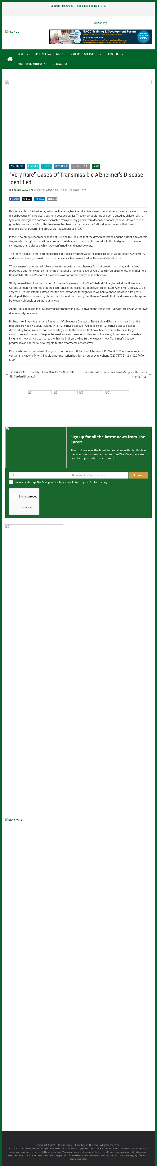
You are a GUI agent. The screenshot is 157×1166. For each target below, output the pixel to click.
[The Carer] (10, 59)
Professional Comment (50, 54)
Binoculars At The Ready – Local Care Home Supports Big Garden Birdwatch (42, 374)
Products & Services (84, 54)
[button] (26, 54)
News (21, 54)
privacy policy (55, 482)
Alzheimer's (17, 166)
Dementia (33, 166)
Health (46, 166)
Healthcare (61, 166)
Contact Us (60, 64)
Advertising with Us (30, 64)
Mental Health (80, 166)
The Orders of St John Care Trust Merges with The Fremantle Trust (114, 374)
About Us (113, 54)
